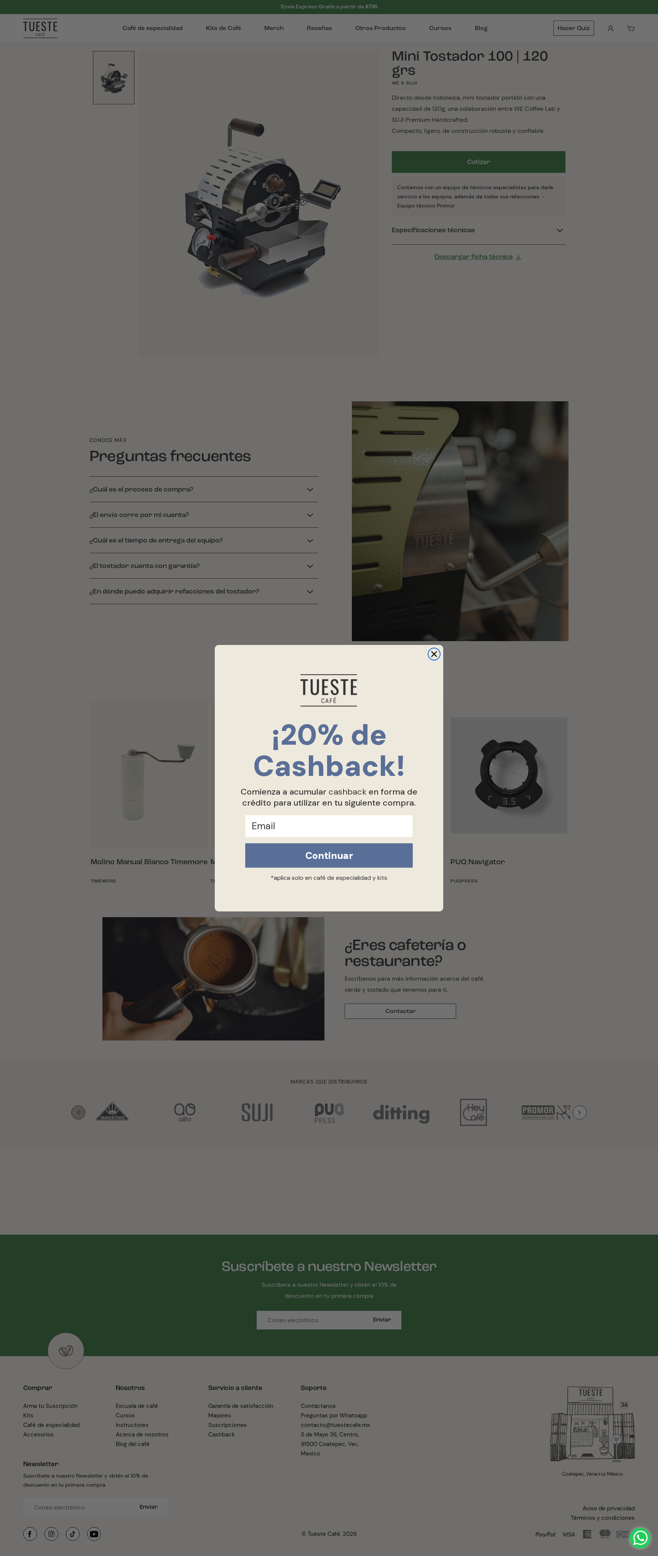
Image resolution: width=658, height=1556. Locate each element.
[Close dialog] (434, 654)
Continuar (329, 855)
